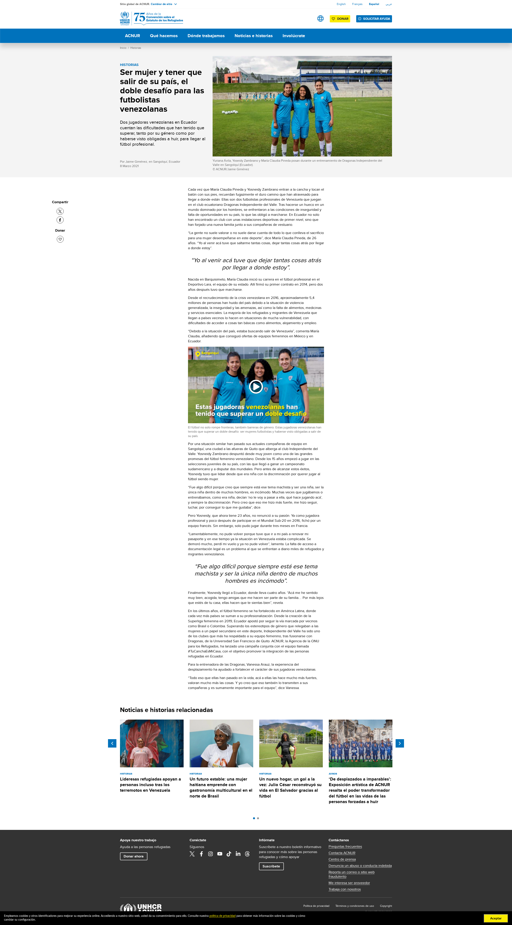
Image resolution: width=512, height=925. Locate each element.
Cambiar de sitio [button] (161, 4)
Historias (135, 48)
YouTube (219, 853)
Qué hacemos (164, 35)
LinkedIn (238, 853)
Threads (247, 853)
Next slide (400, 743)
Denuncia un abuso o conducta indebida (360, 865)
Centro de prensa (342, 859)
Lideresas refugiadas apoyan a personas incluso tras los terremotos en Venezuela (150, 785)
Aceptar (496, 918)
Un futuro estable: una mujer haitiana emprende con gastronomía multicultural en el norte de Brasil (221, 787)
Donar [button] (342, 18)
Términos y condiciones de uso (354, 906)
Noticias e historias (254, 35)
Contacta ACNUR (342, 853)
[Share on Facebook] (60, 219)
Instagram (210, 853)
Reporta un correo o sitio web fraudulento (352, 874)
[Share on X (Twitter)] (60, 211)
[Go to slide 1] (255, 819)
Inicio (123, 48)
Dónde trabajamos (206, 35)
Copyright (386, 906)
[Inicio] (148, 18)
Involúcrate (294, 35)
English (341, 4)
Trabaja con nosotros (345, 889)
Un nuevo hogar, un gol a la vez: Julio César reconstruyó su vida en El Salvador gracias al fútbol (290, 787)
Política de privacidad (316, 906)
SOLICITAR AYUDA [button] (376, 18)
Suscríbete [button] (271, 866)
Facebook (201, 853)
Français (357, 4)
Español (374, 4)
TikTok (229, 853)
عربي (389, 4)
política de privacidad (222, 916)
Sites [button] (320, 18)
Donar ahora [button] (134, 856)
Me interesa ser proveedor (349, 883)
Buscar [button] (308, 18)
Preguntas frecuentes (345, 846)
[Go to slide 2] (259, 819)
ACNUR (132, 35)
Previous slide (112, 743)
